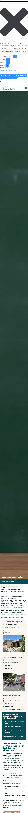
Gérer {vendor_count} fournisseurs (8, 70)
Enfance (17, 580)
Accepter (3, 75)
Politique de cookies (5, 79)
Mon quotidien (10, 580)
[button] (14, 22)
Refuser (11, 75)
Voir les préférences (20, 75)
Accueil (3, 580)
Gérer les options (5, 67)
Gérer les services (5, 69)
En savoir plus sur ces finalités (7, 72)
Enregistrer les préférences (8, 77)
